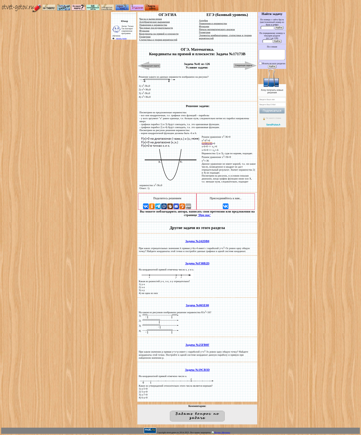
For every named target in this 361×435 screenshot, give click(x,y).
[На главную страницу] (49, 10)
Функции (144, 30)
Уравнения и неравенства (153, 24)
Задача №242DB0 (197, 241)
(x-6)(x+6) (207, 143)
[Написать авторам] (78, 10)
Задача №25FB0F (197, 344)
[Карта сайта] (152, 10)
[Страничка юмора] (137, 10)
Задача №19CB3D (197, 369)
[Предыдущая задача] (149, 65)
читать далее (121, 38)
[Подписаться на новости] (108, 10)
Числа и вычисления (150, 19)
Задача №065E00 (197, 305)
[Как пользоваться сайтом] (93, 10)
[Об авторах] (122, 10)
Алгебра (203, 20)
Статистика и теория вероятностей (158, 39)
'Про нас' (204, 215)
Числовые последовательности (156, 27)
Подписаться (272, 110)
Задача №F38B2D (197, 263)
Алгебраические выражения (154, 21)
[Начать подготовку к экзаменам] (64, 10)
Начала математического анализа (217, 29)
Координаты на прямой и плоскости (159, 33)
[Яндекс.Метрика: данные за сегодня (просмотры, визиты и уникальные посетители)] (221, 432)
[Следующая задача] (245, 65)
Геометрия (144, 36)
